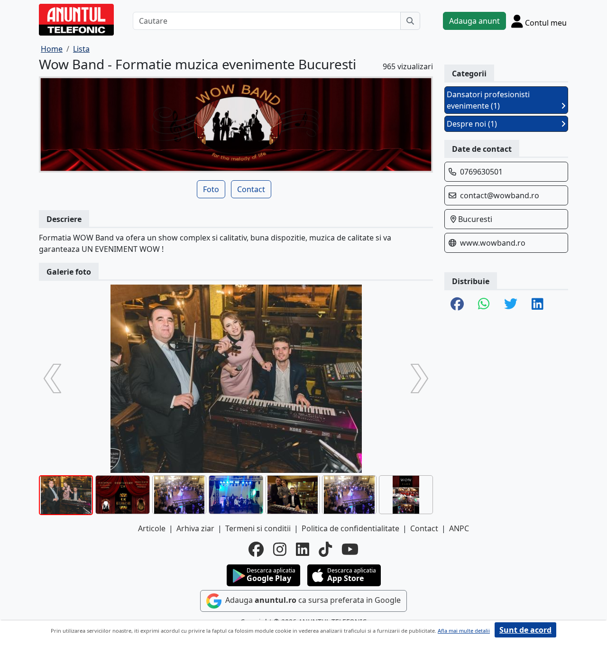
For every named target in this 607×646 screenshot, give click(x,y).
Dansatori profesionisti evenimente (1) (488, 100)
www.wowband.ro (492, 243)
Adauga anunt (474, 21)
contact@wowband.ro (499, 195)
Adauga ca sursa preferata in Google (312, 600)
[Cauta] (410, 21)
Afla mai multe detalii (464, 630)
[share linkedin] (537, 304)
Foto (211, 189)
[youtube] (350, 549)
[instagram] (279, 549)
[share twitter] (511, 304)
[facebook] (256, 549)
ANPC (459, 528)
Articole (152, 528)
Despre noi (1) (472, 124)
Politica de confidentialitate (350, 528)
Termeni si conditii (258, 528)
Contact (251, 189)
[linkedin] (302, 549)
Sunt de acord (525, 630)
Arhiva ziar (195, 528)
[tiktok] (325, 549)
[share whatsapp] (484, 304)
